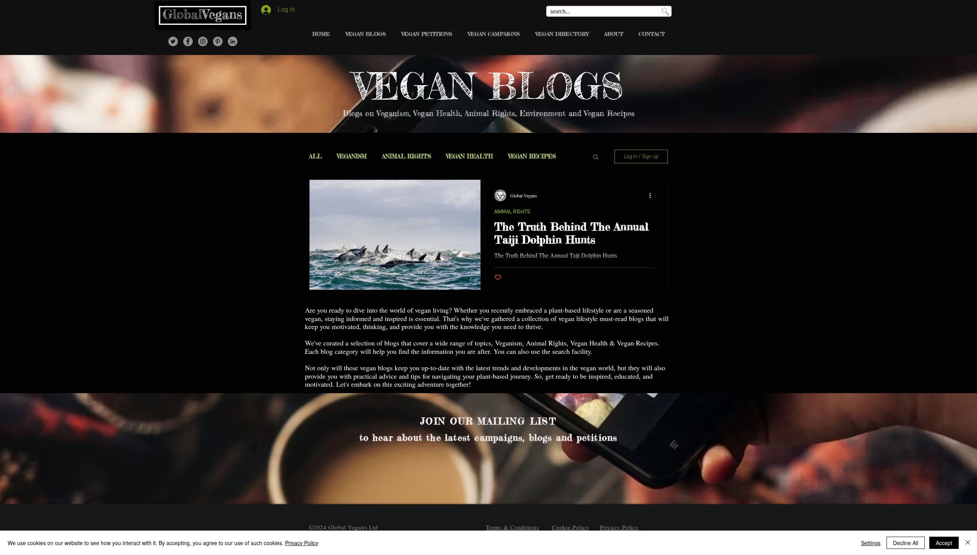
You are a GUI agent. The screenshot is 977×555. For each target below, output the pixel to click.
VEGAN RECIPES (532, 156)
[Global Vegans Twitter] (173, 41)
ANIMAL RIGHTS (406, 156)
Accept (944, 543)
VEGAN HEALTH (469, 156)
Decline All (905, 543)
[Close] (967, 543)
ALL (315, 156)
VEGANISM (352, 156)
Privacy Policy (301, 543)
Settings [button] (870, 543)
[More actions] (652, 195)
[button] (595, 157)
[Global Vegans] (188, 41)
